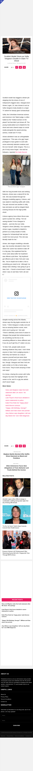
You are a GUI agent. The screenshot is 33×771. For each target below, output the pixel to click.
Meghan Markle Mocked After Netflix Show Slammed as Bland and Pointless (16, 456)
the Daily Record (21, 152)
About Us (3, 694)
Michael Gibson (12, 63)
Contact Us (4, 701)
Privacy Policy (4, 696)
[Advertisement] (16, 16)
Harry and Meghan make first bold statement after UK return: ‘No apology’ (17, 392)
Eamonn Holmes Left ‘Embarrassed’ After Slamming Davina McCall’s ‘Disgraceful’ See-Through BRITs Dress (16, 553)
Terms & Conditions (6, 699)
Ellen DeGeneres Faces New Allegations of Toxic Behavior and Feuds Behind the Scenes (16, 468)
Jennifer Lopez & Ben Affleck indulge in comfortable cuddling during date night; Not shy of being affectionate (15, 500)
